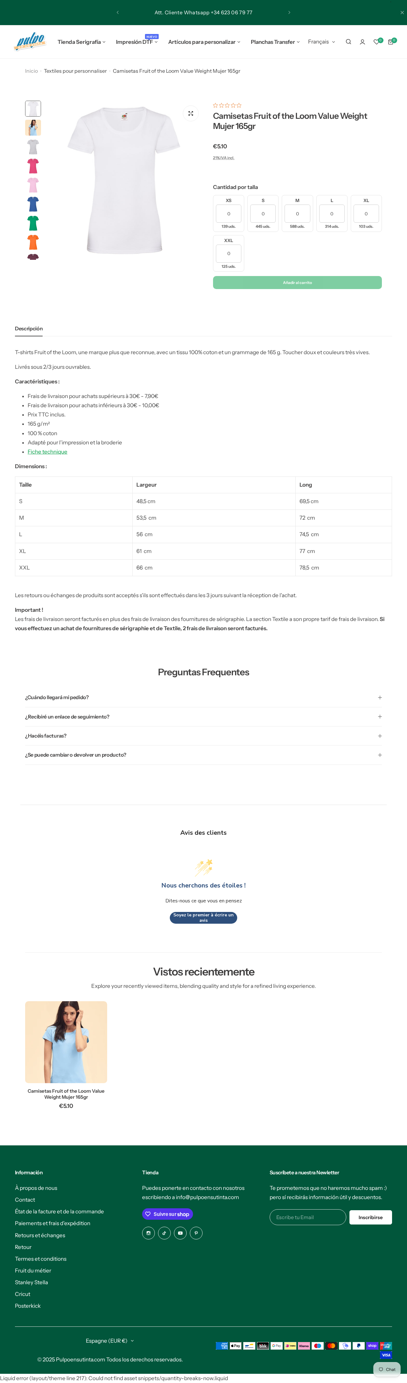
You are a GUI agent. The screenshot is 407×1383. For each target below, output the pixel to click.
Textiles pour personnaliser (75, 71)
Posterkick (28, 1306)
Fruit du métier (33, 1270)
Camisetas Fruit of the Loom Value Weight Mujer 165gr (66, 1094)
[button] (117, 12)
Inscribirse (371, 1217)
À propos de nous (36, 1188)
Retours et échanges (40, 1235)
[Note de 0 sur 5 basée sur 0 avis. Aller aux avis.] (229, 105)
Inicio (31, 71)
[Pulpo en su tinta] (30, 42)
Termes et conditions (40, 1259)
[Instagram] (148, 1233)
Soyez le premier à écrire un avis (203, 918)
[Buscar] (348, 42)
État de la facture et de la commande (59, 1211)
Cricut (22, 1294)
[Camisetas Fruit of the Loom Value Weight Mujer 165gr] (66, 1042)
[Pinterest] (196, 1233)
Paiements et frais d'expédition (52, 1223)
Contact (25, 1200)
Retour (23, 1247)
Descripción (29, 328)
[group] (124, 180)
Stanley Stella (31, 1282)
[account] (362, 42)
